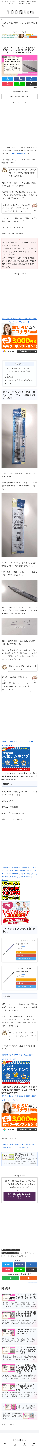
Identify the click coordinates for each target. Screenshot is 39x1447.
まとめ (9, 383)
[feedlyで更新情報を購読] (10, 1278)
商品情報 (10, 377)
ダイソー (6, 1250)
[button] (31, 84)
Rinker (23, 946)
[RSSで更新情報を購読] (28, 1278)
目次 (16, 364)
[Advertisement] (19, 123)
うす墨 (24, 1253)
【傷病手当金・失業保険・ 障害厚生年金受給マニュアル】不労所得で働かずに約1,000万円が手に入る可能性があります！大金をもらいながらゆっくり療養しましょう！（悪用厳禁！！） (19, 874)
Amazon (20, 952)
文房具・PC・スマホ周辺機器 (11, 1253)
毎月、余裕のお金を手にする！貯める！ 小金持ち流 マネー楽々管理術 (19, 1196)
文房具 (20, 1256)
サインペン (31, 1253)
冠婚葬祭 (13, 1256)
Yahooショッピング (24, 958)
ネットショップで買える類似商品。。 (20, 380)
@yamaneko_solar (21, 153)
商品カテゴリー (15, 1250)
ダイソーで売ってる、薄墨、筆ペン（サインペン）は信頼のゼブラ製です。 (19, 371)
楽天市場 (20, 955)
